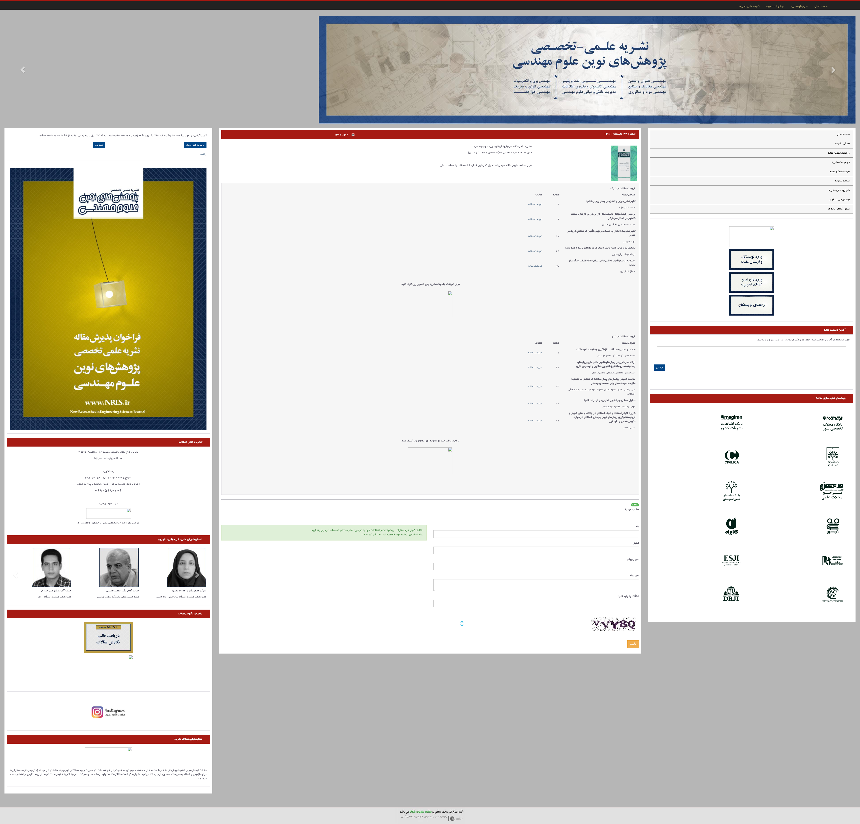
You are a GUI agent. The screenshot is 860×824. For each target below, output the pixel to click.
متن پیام (634, 539)
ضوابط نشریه (842, 145)
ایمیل (636, 507)
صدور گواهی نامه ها (839, 173)
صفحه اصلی (821, 6)
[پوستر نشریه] (108, 263)
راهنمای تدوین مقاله (839, 117)
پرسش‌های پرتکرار (839, 163)
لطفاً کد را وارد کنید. (628, 560)
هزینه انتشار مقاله (840, 135)
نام (637, 490)
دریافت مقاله (535, 168)
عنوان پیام (633, 523)
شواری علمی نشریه (839, 154)
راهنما (203, 118)
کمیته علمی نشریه (749, 6)
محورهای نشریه (799, 6)
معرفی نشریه (842, 107)
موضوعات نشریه (775, 6)
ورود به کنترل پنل (195, 109)
